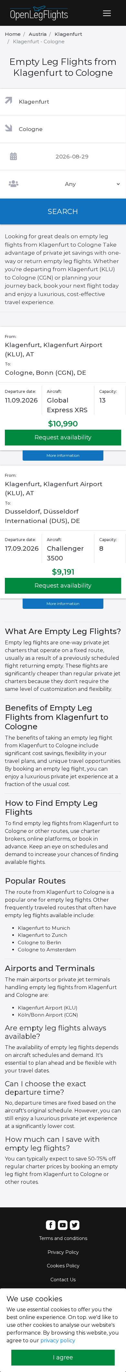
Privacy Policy (63, 1252)
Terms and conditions (63, 1238)
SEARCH (63, 211)
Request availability (63, 437)
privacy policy (57, 1340)
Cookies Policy (63, 1266)
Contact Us (63, 1280)
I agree (63, 1357)
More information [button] (63, 455)
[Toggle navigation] (107, 13)
